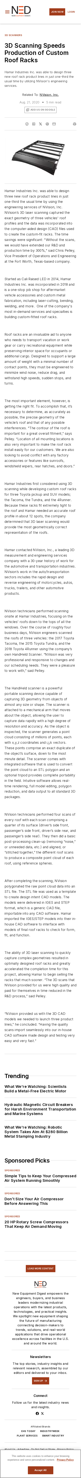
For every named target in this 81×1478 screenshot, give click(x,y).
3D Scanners (13, 35)
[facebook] (27, 124)
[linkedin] (34, 124)
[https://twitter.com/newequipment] (42, 1413)
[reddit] (47, 124)
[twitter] (40, 124)
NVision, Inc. (49, 95)
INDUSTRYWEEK (50, 1431)
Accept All (40, 1470)
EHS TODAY (28, 1431)
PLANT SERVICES (27, 1435)
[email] (54, 124)
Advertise (23, 1449)
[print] (74, 124)
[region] (40, 1464)
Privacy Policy (65, 1449)
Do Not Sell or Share (43, 1449)
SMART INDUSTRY (53, 1435)
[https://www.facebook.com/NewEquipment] (37, 1413)
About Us (10, 1449)
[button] (7, 12)
